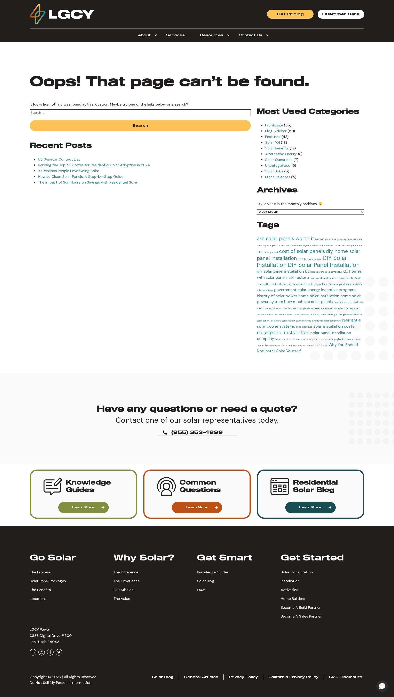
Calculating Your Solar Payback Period (298, 245)
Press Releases (277, 177)
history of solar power (277, 296)
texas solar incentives (286, 345)
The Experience (126, 581)
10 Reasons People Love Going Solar (68, 170)
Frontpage (274, 125)
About (144, 35)
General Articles (201, 677)
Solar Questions (278, 159)
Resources (211, 35)
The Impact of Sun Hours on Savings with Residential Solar (88, 182)
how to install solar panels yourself (291, 314)
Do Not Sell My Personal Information (60, 682)
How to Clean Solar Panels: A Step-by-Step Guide (80, 176)
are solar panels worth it (285, 238)
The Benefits (40, 589)
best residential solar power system (333, 239)
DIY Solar (302, 259)
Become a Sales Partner (301, 616)
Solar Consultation (297, 572)
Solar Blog (205, 581)
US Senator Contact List (59, 159)
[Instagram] (41, 652)
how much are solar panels (308, 301)
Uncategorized (277, 165)
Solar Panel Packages (48, 581)
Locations (38, 598)
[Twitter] (59, 652)
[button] (83, 486)
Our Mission (123, 589)
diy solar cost (315, 259)
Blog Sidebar (276, 131)
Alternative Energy (281, 154)
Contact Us (250, 35)
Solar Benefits (277, 148)
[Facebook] (50, 652)
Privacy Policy (243, 677)
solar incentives (304, 326)
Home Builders (293, 598)
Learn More (83, 507)
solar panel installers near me (290, 339)
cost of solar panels (302, 251)
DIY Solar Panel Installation (324, 265)
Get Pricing (290, 14)
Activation (289, 589)
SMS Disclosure (345, 677)
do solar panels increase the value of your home (303, 284)
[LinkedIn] (33, 652)
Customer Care (341, 14)
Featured (273, 136)
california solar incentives (332, 245)
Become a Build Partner (301, 607)
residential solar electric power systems (290, 320)
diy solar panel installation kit (283, 271)
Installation (290, 581)
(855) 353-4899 (197, 432)
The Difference (125, 572)
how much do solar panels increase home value (307, 308)
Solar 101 (272, 142)
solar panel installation (283, 332)
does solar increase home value (326, 271)
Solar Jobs (274, 171)
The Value (121, 598)
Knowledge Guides (213, 572)
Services (175, 35)
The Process (40, 572)
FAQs (201, 589)
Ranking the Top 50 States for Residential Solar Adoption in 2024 (94, 165)
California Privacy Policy (293, 677)
